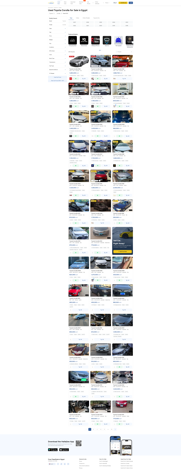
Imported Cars (72, 2)
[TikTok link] (61, 464)
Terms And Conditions (84, 465)
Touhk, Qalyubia (95, 247)
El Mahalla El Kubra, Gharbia (76, 190)
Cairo (116, 219)
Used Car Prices (57, 77)
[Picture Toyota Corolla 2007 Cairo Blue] (79, 320)
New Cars (65, 2)
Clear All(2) (65, 13)
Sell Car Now (123, 251)
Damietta (72, 160)
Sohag (72, 421)
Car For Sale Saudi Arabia (105, 465)
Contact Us (81, 463)
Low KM (80, 249)
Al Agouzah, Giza (118, 304)
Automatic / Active (73, 162)
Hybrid (115, 192)
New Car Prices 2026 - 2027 (57, 80)
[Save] (87, 57)
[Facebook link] (58, 464)
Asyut (72, 219)
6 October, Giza (117, 334)
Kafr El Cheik (95, 334)
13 (111, 429)
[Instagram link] (68, 464)
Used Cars (58, 2)
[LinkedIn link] (65, 464)
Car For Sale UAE (103, 463)
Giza (72, 277)
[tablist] (100, 18)
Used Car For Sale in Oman (127, 468)
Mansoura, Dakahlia (96, 190)
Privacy (80, 468)
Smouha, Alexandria (118, 103)
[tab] (71, 18)
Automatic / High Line (74, 249)
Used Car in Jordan (125, 463)
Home (80, 461)
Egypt (52, 463)
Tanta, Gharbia (73, 391)
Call (84, 78)
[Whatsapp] (76, 78)
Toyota (78, 75)
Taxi (108, 247)
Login (131, 2)
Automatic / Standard (117, 336)
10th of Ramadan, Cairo (75, 247)
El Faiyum (94, 304)
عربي (116, 2)
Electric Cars (82, 2)
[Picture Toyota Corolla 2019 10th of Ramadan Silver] (79, 233)
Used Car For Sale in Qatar (126, 465)
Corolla (82, 75)
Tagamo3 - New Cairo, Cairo (98, 391)
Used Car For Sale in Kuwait (127, 461)
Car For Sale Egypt (103, 461)
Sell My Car (123, 2)
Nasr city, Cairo (95, 75)
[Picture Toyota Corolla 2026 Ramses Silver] (79, 61)
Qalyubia (116, 421)
